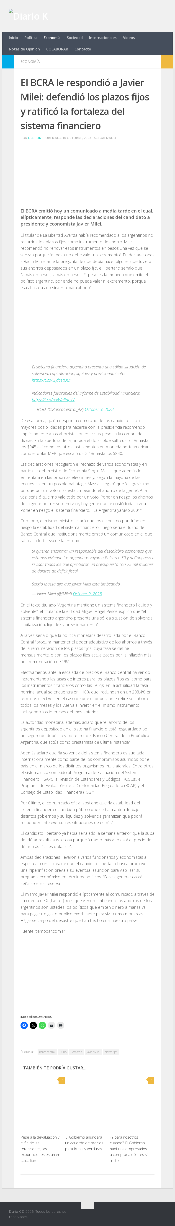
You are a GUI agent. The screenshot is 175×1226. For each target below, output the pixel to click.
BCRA (63, 1052)
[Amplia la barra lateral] (8, 61)
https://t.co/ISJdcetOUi (51, 380)
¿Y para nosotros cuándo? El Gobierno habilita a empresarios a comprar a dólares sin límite (129, 1148)
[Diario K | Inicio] (28, 16)
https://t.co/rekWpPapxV (53, 399)
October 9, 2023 (99, 409)
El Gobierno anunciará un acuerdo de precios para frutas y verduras (84, 1142)
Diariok (34, 138)
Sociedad (75, 37)
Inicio (13, 37)
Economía (52, 37)
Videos (129, 37)
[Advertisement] (87, 176)
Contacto (83, 49)
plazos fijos (111, 1052)
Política (30, 37)
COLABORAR (57, 49)
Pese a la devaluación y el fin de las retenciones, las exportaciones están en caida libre (40, 1148)
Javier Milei (93, 1052)
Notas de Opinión (24, 49)
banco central (47, 1052)
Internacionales (103, 37)
